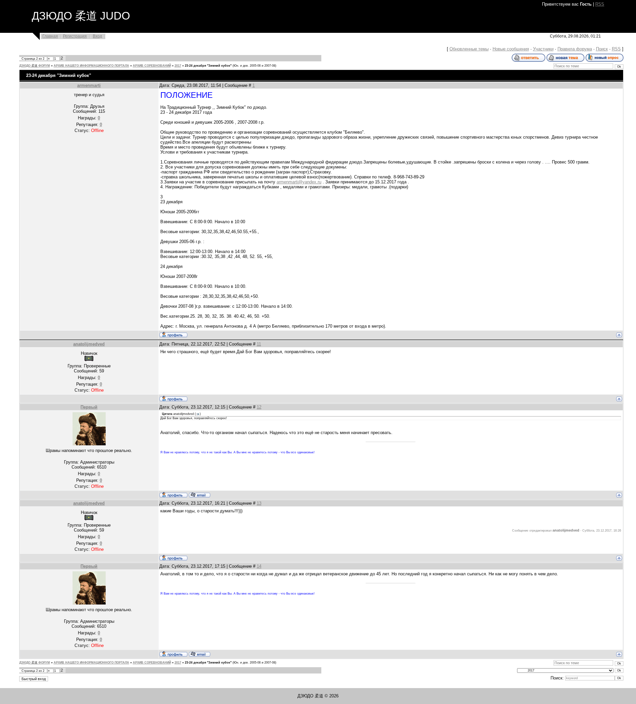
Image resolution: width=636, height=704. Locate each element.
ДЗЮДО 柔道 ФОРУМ (34, 65)
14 (259, 566)
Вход (97, 36)
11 (259, 344)
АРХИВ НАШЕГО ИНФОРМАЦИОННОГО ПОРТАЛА (91, 65)
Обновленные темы (469, 48)
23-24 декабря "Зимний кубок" (208, 65)
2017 (178, 65)
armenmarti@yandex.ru (299, 181)
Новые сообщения (511, 48)
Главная (50, 36)
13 (259, 503)
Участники (543, 48)
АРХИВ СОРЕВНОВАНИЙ (152, 65)
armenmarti (89, 85)
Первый (88, 407)
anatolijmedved (89, 344)
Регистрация (75, 36)
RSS (599, 4)
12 (259, 407)
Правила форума (574, 48)
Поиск (602, 48)
